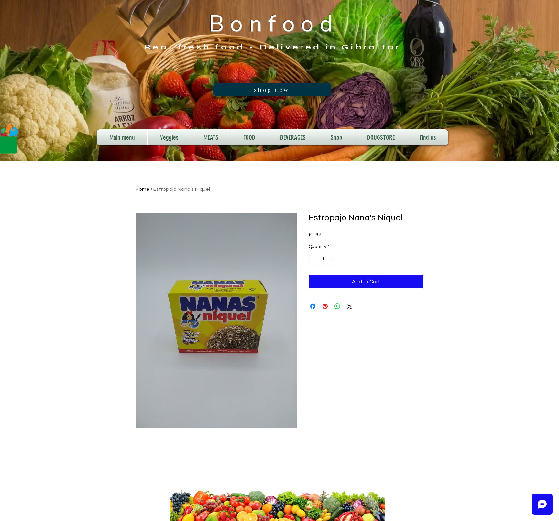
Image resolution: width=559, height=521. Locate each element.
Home (142, 189)
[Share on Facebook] (313, 306)
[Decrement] (314, 259)
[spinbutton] (323, 259)
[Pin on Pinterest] (325, 306)
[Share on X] (350, 306)
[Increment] (333, 259)
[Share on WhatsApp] (337, 306)
